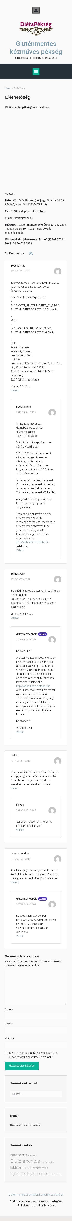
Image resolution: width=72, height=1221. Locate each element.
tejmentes (18, 1173)
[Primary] (36, 71)
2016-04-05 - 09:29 (20, 579)
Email (9, 1024)
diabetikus (32, 1155)
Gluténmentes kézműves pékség (36, 48)
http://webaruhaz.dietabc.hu (32, 542)
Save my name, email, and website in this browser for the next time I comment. (33, 1055)
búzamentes (18, 1155)
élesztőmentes (55, 1174)
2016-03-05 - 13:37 (20, 271)
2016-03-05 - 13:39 (26, 412)
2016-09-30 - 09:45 (26, 810)
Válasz (14, 390)
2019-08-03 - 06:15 (20, 858)
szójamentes (40, 1168)
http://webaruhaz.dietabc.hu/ (33, 686)
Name (9, 1009)
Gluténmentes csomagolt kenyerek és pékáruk (36, 1194)
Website (10, 1038)
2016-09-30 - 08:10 (20, 761)
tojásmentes (38, 1173)
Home (7, 88)
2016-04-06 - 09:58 (26, 639)
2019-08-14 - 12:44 (26, 904)
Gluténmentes (25, 1161)
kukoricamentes (47, 1162)
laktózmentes (21, 1167)
